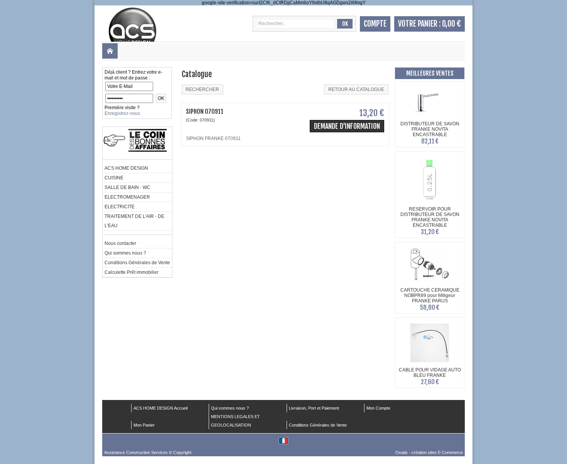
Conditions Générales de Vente (137, 262)
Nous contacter (120, 243)
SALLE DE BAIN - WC (127, 187)
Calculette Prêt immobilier (132, 272)
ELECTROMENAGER (127, 197)
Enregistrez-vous (122, 113)
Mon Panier (144, 425)
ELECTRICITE (120, 206)
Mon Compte (378, 408)
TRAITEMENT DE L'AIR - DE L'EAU (134, 221)
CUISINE (114, 178)
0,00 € (451, 24)
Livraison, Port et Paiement (314, 408)
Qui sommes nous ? (125, 253)
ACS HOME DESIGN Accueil (160, 408)
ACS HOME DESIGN (126, 168)
